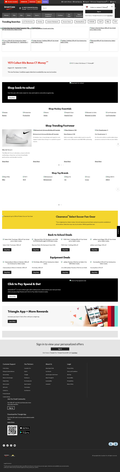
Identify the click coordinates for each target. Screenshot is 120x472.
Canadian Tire (27, 368)
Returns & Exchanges (8, 377)
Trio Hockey (27, 387)
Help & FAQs (6, 381)
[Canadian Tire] (24, 2)
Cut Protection (111, 115)
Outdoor (60, 15)
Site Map (69, 374)
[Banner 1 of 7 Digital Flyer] (35, 28)
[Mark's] (39, 2)
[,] (117, 189)
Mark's (25, 371)
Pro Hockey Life (28, 381)
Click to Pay (12, 296)
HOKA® (91, 21)
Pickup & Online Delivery (8, 371)
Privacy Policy (70, 368)
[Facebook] (4, 445)
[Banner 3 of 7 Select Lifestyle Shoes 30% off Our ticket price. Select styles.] (104, 29)
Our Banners (27, 390)
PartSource (27, 377)
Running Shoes (80, 21)
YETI (115, 21)
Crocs (87, 179)
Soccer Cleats (67, 21)
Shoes (29, 15)
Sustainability (49, 381)
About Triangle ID (50, 377)
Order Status (6, 368)
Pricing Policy (70, 381)
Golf (100, 21)
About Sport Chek (50, 368)
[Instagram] (11, 445)
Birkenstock (48, 179)
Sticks (46, 115)
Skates (4, 115)
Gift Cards (5, 387)
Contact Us (5, 390)
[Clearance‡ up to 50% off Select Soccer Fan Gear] (26, 219)
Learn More (12, 321)
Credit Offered (67, 1)
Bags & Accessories (79, 15)
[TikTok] (7, 445)
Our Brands (48, 371)
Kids (21, 15)
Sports (37, 15)
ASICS (108, 179)
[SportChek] (32, 2)
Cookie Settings (6, 396)
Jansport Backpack (52, 21)
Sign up (11, 408)
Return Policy (70, 384)
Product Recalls (6, 393)
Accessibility (70, 377)
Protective (26, 115)
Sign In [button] (114, 1)
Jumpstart (48, 384)
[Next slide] (118, 144)
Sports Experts (27, 384)
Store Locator (6, 384)
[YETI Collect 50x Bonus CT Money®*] (94, 66)
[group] (17, 145)
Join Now (110, 15)
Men (14, 15)
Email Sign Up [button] (78, 1)
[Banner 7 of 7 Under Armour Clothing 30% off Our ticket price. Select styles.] (45, 42)
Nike (108, 21)
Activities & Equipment (48, 15)
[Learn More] (94, 316)
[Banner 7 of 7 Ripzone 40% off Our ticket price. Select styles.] (104, 42)
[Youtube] (15, 445)
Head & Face (68, 115)
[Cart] (115, 8)
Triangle (26, 374)
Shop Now (12, 97)
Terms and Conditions (72, 371)
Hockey (40, 21)
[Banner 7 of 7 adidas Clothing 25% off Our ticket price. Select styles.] (75, 42)
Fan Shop (69, 15)
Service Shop (6, 374)
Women (6, 15)
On (65, 179)
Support (87, 1)
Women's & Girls (90, 115)
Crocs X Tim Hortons (26, 21)
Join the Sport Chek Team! (52, 374)
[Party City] (45, 2)
